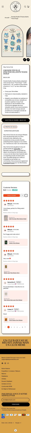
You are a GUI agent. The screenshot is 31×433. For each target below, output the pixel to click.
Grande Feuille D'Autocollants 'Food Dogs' (20, 17)
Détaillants (5, 376)
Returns (4, 373)
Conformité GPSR (7, 386)
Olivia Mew (17, 148)
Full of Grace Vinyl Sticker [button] (15, 320)
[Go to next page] (25, 327)
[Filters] (22, 195)
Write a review (11, 195)
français (17, 422)
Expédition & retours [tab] (11, 131)
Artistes (4, 379)
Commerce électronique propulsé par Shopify (14, 410)
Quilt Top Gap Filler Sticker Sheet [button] (17, 218)
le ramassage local (8, 163)
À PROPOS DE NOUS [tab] (10, 127)
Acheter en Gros (6, 384)
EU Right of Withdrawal (8, 389)
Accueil (7, 17)
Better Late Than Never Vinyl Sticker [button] (11, 272)
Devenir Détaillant (7, 381)
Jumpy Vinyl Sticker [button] (14, 243)
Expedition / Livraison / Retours (11, 371)
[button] (25, 7)
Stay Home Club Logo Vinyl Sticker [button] (13, 300)
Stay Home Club (8, 67)
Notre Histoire (6, 368)
